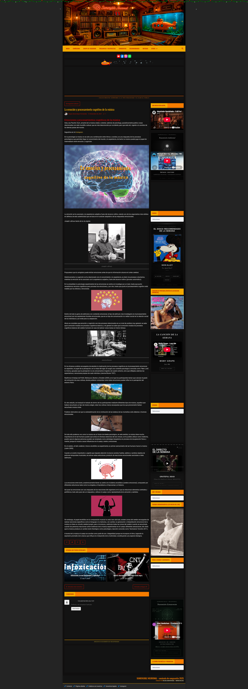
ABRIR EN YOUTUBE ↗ (167, 368)
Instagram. (79, 132)
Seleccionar (156, 219)
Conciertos (122, 48)
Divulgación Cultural (72, 103)
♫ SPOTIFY (167, 276)
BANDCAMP (176, 276)
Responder (76, 608)
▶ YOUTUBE (158, 276)
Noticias (145, 48)
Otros (153, 48)
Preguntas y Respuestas (107, 48)
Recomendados (134, 48)
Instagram (123, 686)
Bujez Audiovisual (168, 680)
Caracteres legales (111, 686)
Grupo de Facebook (89, 48)
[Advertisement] (122, 80)
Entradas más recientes (75, 587)
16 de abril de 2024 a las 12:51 (86, 601)
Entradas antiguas (140, 587)
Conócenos (76, 48)
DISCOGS (167, 279)
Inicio (68, 48)
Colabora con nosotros (95, 686)
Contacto (69, 686)
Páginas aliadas (80, 686)
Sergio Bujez (180, 680)
